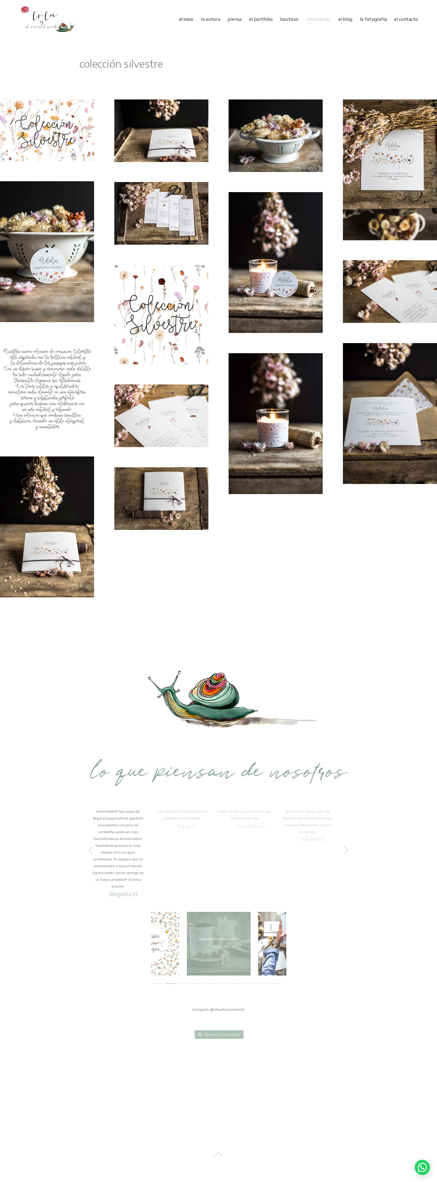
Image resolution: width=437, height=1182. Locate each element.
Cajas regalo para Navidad (219, 939)
